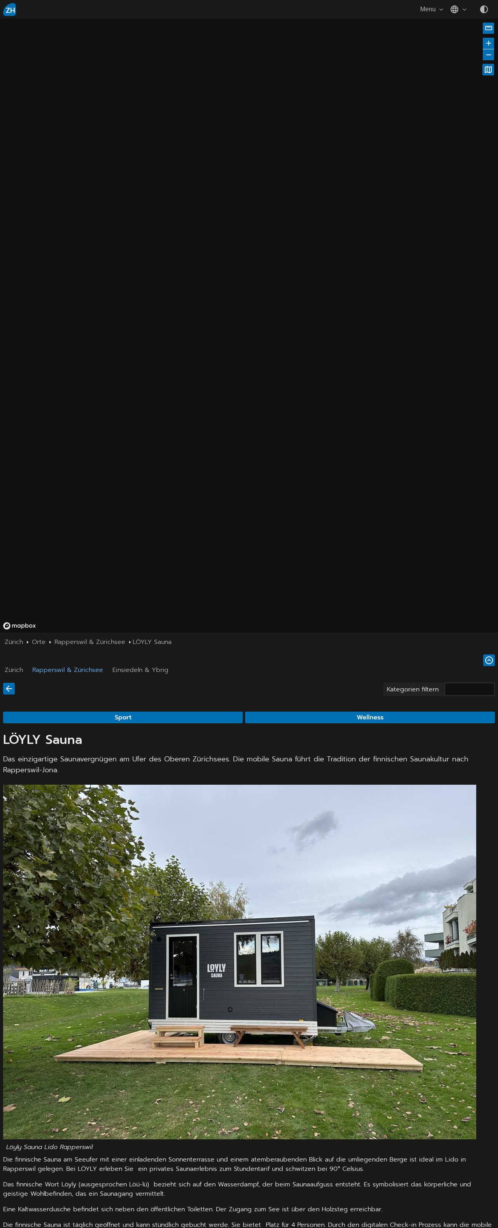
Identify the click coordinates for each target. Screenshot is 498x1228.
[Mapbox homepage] (19, 625)
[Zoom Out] (488, 54)
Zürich (14, 670)
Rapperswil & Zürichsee (67, 670)
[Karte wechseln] (488, 69)
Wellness (370, 717)
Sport (123, 717)
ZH (10, 10)
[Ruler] (488, 28)
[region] (149, 159)
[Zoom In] (488, 43)
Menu (428, 9)
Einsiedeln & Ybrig (140, 670)
